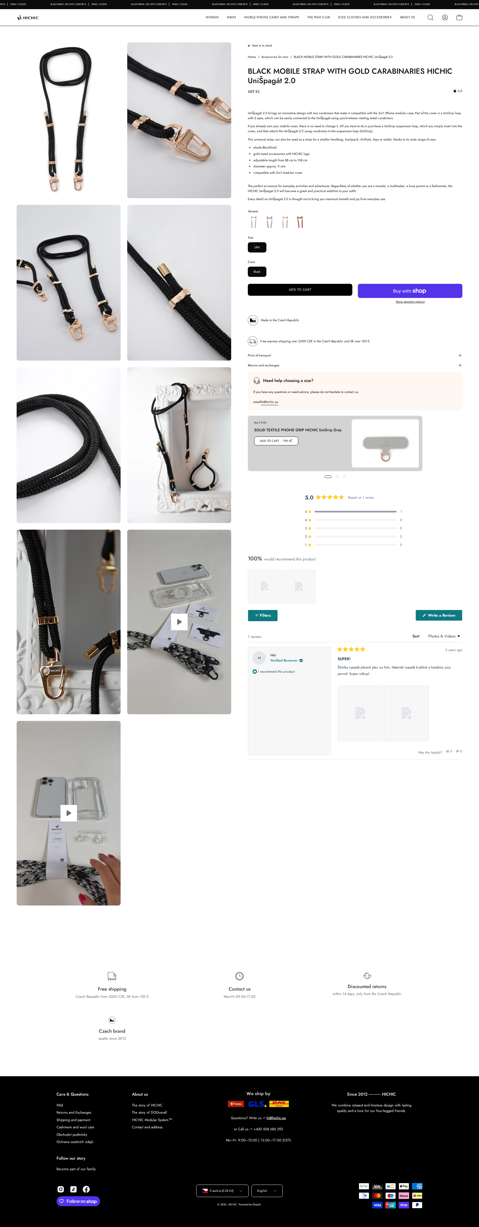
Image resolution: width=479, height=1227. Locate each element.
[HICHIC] (35, 17)
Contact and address (147, 1127)
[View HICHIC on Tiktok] (73, 1189)
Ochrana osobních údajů (75, 1141)
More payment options (410, 301)
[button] (271, 17)
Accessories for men (274, 57)
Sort (416, 636)
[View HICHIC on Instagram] (61, 1189)
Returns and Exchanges (74, 1112)
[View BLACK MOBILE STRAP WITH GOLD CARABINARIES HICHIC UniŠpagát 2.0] (179, 622)
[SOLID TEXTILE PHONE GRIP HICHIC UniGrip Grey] (385, 443)
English (262, 1190)
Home (252, 57)
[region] (282, 586)
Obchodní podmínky (72, 1134)
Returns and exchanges (263, 365)
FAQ (60, 1105)
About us (140, 1094)
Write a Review (444, 616)
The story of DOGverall (149, 1112)
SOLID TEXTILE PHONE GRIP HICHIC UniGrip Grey (298, 430)
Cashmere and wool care (75, 1127)
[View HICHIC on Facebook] (86, 1189)
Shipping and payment (73, 1119)
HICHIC (232, 1204)
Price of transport (259, 355)
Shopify (257, 1204)
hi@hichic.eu (269, 402)
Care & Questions (72, 1094)
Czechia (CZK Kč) (221, 1190)
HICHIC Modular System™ (152, 1119)
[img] (457, 91)
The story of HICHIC (147, 1105)
